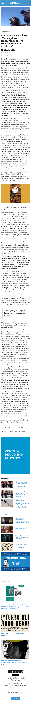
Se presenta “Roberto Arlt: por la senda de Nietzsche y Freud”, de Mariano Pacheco (15, 607)
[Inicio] (17, 3)
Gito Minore (7, 53)
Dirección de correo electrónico (15, 692)
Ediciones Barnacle (14, 431)
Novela (24, 431)
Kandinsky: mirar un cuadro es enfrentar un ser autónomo (23, 546)
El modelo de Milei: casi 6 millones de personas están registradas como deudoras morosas (21, 485)
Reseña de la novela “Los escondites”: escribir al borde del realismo (15, 662)
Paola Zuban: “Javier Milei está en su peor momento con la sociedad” (22, 494)
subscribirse (15, 674)
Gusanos (4, 431)
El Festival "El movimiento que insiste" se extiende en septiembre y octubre (22, 520)
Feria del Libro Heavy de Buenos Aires (14, 635)
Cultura (3, 29)
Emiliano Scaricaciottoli (9, 427)
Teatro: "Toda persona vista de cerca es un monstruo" (22, 537)
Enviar (15, 698)
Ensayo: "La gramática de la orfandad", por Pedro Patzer (22, 528)
